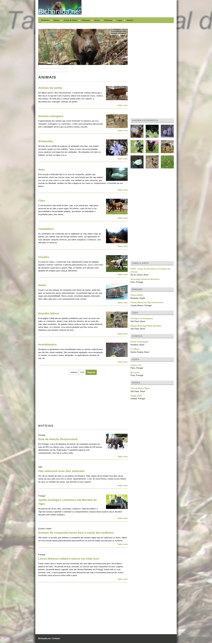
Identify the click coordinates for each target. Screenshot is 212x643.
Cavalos (43, 256)
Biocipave (135, 372)
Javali (118, 31)
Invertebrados (47, 344)
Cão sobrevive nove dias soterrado (61, 471)
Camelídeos (46, 228)
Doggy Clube (136, 396)
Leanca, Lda (136, 365)
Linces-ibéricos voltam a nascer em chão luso (68, 558)
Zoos (97, 20)
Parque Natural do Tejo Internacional (147, 302)
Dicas (56, 20)
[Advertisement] (129, 7)
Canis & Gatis (70, 20)
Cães (41, 200)
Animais (45, 20)
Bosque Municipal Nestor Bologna (146, 326)
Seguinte (91, 372)
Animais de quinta (50, 87)
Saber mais (123, 105)
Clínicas (108, 20)
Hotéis (130, 20)
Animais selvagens (118, 33)
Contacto (56, 638)
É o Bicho (135, 349)
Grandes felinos (48, 313)
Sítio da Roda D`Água (140, 388)
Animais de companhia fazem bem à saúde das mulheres (76, 532)
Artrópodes (45, 141)
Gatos (42, 285)
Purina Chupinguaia (139, 342)
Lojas (119, 20)
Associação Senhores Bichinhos (145, 279)
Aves (41, 169)
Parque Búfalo (137, 295)
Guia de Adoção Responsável (58, 439)
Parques (86, 20)
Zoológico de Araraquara (142, 318)
